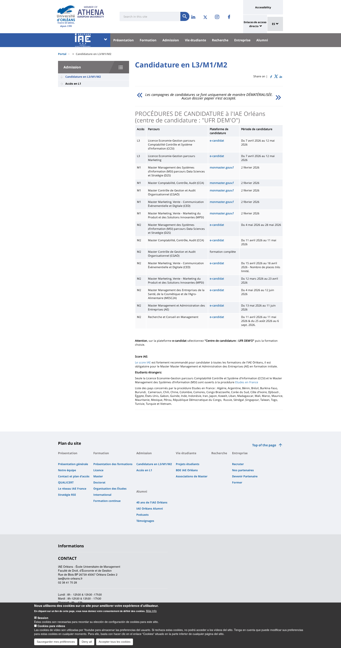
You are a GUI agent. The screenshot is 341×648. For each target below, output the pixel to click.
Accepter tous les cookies (114, 641)
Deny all (87, 641)
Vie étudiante (195, 40)
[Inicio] (66, 13)
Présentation (123, 40)
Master (98, 476)
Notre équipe (67, 470)
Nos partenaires (243, 470)
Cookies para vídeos (51, 626)
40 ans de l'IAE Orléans (151, 502)
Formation (148, 40)
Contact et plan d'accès (73, 476)
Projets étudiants (187, 464)
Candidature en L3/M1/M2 (83, 77)
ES (274, 24)
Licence (98, 470)
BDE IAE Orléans (187, 470)
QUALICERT (66, 482)
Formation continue (107, 501)
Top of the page (264, 445)
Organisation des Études (109, 488)
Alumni (262, 40)
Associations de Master (191, 476)
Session (42, 618)
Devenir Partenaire (245, 476)
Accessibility (263, 7)
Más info (151, 611)
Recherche (220, 40)
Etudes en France (246, 382)
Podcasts (142, 515)
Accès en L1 (73, 83)
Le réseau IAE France (72, 488)
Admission (170, 40)
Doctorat (99, 482)
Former (237, 482)
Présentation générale (73, 464)
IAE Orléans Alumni (149, 508)
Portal (62, 54)
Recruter (238, 464)
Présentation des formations (112, 464)
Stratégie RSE (67, 495)
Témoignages (145, 521)
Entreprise (242, 40)
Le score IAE (143, 362)
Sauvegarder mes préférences (56, 641)
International (102, 495)
